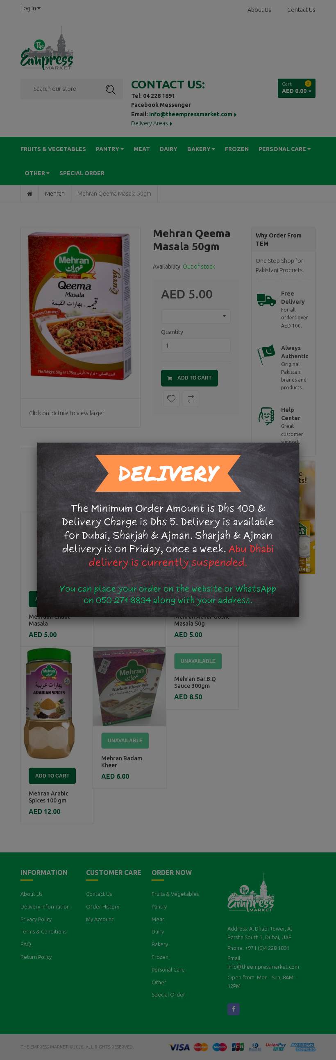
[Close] (299, 442)
